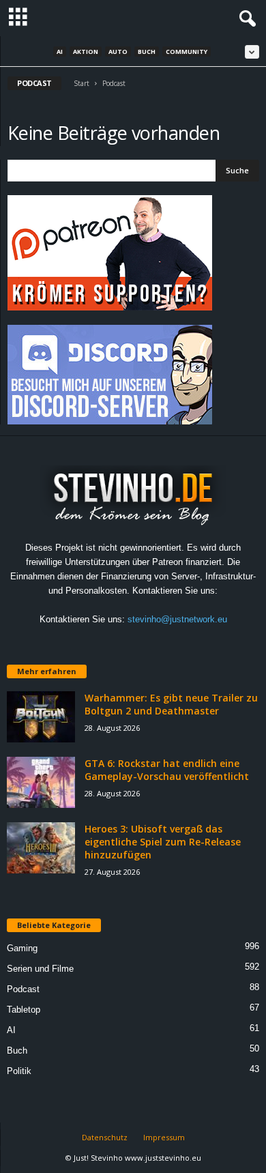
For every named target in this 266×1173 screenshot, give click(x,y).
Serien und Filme (40, 969)
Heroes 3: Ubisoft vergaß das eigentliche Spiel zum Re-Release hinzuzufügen (163, 841)
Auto (118, 51)
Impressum (164, 1137)
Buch (147, 51)
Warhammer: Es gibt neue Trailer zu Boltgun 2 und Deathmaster (171, 704)
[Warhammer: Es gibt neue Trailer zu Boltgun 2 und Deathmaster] (41, 716)
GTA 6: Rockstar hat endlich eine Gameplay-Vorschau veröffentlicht (167, 770)
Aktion (85, 51)
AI (60, 51)
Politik (19, 1071)
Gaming (22, 948)
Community (186, 51)
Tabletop (23, 1009)
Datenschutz (105, 1137)
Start (81, 83)
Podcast (23, 989)
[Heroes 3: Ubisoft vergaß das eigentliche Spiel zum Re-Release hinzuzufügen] (41, 847)
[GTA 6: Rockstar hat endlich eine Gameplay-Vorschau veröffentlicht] (41, 782)
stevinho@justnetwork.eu (177, 619)
